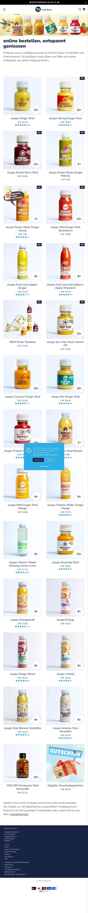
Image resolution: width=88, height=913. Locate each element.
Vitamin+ (7, 854)
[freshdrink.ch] (44, 9)
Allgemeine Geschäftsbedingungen (16, 862)
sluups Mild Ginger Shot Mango (22, 506)
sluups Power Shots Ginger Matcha (65, 174)
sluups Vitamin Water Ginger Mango (65, 506)
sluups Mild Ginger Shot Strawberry (65, 228)
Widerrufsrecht (9, 872)
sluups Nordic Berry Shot (22, 172)
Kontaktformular (19, 814)
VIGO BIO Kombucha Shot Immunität (23, 787)
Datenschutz (8, 865)
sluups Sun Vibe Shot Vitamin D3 (65, 343)
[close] (86, 2)
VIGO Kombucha (10, 852)
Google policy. (53, 455)
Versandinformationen (12, 869)
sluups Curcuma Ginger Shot (22, 396)
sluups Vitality (65, 674)
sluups (6, 844)
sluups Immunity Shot (65, 562)
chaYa (6, 847)
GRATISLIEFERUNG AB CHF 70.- (44, 2)
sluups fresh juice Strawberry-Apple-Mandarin (65, 286)
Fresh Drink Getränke (12, 849)
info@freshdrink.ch (10, 836)
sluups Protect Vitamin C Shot (22, 451)
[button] (20, 125)
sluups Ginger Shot (22, 118)
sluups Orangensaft (22, 619)
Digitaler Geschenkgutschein (65, 785)
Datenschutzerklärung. (40, 455)
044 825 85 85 (9, 839)
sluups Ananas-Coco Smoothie (65, 729)
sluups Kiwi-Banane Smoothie (22, 728)
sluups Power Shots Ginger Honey (22, 228)
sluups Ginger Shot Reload (65, 451)
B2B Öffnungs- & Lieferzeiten (14, 874)
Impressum (8, 867)
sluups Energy (65, 619)
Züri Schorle (8, 856)
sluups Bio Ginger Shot (65, 396)
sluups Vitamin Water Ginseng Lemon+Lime (22, 563)
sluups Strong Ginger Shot (65, 118)
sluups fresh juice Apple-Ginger (22, 286)
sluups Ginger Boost (22, 674)
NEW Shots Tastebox (22, 342)
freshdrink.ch (47, 881)
